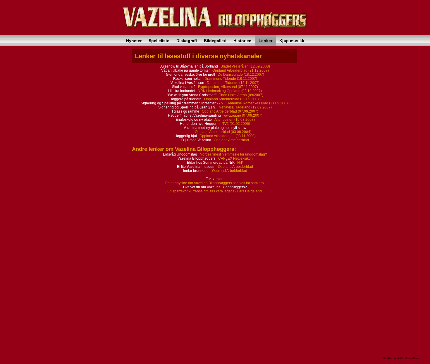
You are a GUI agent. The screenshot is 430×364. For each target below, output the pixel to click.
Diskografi (186, 40)
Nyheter (134, 40)
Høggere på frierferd (185, 99)
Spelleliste (159, 40)
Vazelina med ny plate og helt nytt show (215, 128)
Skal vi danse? (184, 87)
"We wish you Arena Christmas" (192, 95)
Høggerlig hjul (185, 136)
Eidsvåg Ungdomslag (180, 154)
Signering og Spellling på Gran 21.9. (187, 107)
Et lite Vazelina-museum (196, 167)
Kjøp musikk (291, 40)
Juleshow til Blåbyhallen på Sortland (189, 66)
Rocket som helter (188, 79)
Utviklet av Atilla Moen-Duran (402, 358)
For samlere (215, 179)
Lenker (265, 40)
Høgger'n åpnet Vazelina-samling (195, 115)
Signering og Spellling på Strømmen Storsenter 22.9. (183, 103)
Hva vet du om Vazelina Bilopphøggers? (215, 187)
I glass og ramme (186, 111)
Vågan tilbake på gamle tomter (186, 70)
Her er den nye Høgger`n (200, 124)
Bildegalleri (215, 40)
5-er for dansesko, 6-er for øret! (191, 75)
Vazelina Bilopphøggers (197, 158)
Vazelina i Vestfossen (188, 83)
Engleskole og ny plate (194, 120)
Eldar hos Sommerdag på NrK (211, 163)
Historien (242, 40)
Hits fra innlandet (182, 91)
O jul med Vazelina (196, 140)
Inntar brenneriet (196, 171)
